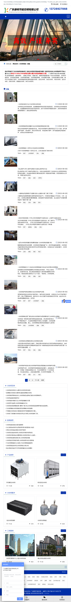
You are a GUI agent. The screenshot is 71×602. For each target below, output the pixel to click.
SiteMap (46, 593)
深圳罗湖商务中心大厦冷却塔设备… (16, 558)
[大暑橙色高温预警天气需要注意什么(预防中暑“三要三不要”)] (10, 186)
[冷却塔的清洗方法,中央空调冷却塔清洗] (10, 97)
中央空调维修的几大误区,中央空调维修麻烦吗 (19, 443)
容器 (50, 580)
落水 (38, 153)
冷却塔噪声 (31, 153)
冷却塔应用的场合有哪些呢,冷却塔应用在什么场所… (21, 435)
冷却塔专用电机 (42, 520)
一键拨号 (26, 599)
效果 (34, 178)
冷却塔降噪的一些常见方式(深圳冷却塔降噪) (31, 148)
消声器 (40, 178)
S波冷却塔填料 (10, 520)
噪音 (24, 276)
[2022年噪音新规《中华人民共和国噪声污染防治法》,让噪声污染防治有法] (10, 211)
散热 (51, 577)
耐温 (38, 577)
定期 (24, 251)
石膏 (60, 577)
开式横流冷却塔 (10, 482)
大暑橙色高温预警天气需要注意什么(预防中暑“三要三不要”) (36, 193)
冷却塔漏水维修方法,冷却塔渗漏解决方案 (18, 400)
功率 (41, 580)
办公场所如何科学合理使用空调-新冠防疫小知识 (20, 427)
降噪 (43, 325)
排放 (40, 227)
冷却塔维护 (29, 580)
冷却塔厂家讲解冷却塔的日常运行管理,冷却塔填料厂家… (22, 413)
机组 (24, 325)
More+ (64, 572)
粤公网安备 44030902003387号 (33, 593)
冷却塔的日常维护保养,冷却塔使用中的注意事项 (20, 440)
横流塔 (36, 580)
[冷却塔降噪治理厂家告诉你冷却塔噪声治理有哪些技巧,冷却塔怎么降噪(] (10, 309)
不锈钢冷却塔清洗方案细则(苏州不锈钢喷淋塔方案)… (21, 411)
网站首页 (15, 64)
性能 (39, 374)
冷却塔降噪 (31, 325)
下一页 (37, 380)
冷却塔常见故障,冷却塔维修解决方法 (16, 403)
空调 (29, 202)
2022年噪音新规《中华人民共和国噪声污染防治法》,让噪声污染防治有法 (40, 218)
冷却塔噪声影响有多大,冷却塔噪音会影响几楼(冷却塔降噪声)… (24, 395)
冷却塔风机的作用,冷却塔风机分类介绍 (17, 445)
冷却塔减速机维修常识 (12, 398)
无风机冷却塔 (44, 577)
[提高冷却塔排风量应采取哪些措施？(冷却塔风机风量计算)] (10, 235)
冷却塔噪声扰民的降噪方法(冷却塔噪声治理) (31, 292)
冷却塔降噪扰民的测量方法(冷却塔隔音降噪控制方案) (34, 126)
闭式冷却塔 (50, 584)
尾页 (42, 380)
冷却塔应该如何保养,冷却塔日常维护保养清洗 (19, 432)
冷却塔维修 (22, 10)
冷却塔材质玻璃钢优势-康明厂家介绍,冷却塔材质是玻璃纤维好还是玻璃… (27, 406)
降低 (29, 350)
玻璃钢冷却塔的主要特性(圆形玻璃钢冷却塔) (19, 393)
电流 (39, 251)
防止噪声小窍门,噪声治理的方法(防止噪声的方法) (33, 169)
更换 (34, 251)
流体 (29, 577)
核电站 (44, 584)
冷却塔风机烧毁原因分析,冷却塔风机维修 (18, 438)
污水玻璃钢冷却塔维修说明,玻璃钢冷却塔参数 (19, 408)
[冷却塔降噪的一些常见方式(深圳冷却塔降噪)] (10, 141)
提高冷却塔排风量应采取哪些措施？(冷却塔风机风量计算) (35, 242)
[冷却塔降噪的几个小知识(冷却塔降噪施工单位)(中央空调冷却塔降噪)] (10, 260)
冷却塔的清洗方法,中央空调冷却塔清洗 (30, 104)
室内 (39, 202)
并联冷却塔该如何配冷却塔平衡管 (16, 430)
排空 (56, 577)
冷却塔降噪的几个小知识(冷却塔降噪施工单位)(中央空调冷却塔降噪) (38, 267)
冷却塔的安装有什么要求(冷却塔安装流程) (18, 390)
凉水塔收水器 (56, 580)
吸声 (29, 301)
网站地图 (55, 4)
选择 (39, 276)
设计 (34, 374)
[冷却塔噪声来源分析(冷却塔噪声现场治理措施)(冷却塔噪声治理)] (10, 358)
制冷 (24, 584)
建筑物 (30, 227)
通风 (29, 276)
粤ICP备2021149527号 (54, 591)
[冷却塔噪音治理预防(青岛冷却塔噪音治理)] (10, 333)
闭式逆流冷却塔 (42, 482)
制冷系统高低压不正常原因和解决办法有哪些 (19, 448)
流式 (39, 584)
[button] (33, 59)
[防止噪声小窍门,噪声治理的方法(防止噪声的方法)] (10, 161)
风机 (34, 350)
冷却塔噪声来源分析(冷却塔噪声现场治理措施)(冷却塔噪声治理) (37, 365)
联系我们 (64, 4)
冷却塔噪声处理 (32, 584)
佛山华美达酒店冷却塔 (44, 558)
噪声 (24, 153)
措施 (43, 153)
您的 (63, 580)
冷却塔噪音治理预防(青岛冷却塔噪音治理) (31, 341)
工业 (24, 577)
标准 (33, 577)
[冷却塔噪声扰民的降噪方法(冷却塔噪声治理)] (10, 284)
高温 (24, 202)
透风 (64, 577)
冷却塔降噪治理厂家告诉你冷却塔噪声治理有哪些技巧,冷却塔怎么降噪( (39, 316)
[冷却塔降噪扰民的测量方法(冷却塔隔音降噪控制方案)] (10, 119)
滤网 (46, 580)
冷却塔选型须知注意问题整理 (14, 425)
